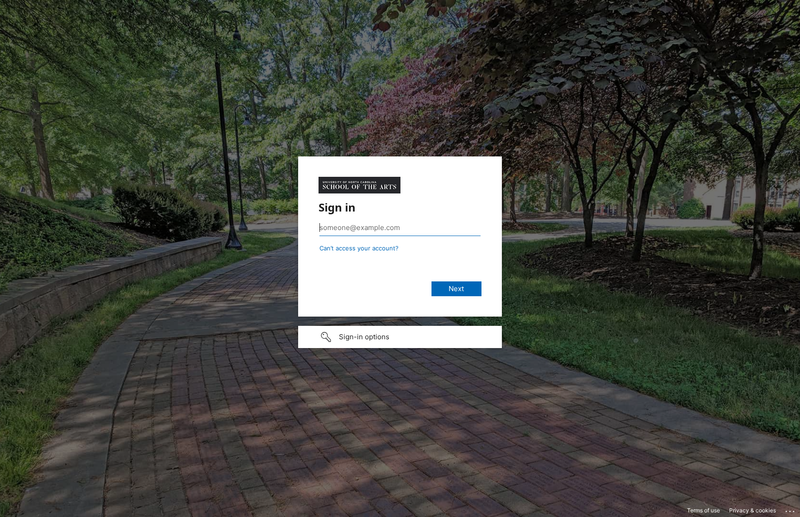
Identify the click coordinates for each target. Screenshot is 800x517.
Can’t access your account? (359, 248)
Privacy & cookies (752, 510)
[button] (400, 337)
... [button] (790, 509)
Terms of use (703, 510)
